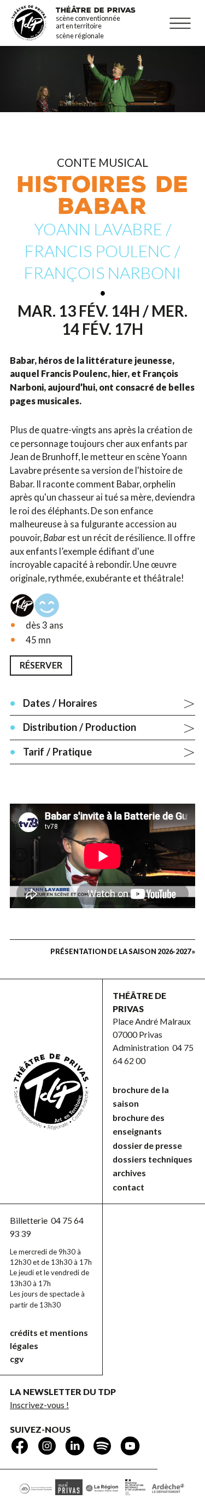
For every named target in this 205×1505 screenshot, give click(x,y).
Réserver (41, 665)
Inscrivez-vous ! (39, 1404)
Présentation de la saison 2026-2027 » (122, 951)
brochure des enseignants (139, 1124)
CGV (17, 1358)
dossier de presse (147, 1145)
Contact (128, 1187)
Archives (129, 1172)
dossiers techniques (152, 1159)
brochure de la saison (141, 1096)
